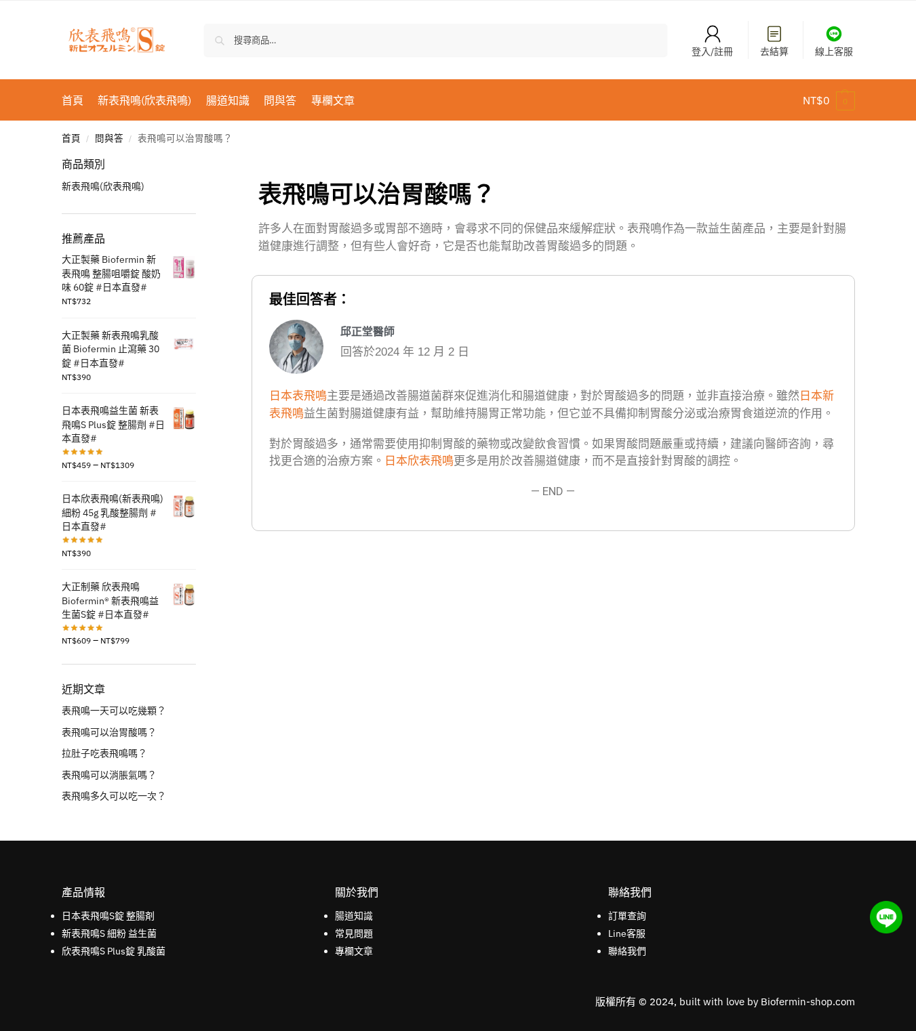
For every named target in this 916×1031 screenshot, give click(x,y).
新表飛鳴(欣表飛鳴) (103, 186)
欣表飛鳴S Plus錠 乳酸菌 (113, 951)
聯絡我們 (627, 951)
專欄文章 (354, 951)
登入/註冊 (712, 51)
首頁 (71, 138)
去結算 (774, 51)
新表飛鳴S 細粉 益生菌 (109, 933)
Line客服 (626, 933)
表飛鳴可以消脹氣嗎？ (109, 775)
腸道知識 (354, 916)
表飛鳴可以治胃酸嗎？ (109, 732)
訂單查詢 (627, 916)
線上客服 (834, 51)
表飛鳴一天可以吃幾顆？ (114, 710)
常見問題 (354, 933)
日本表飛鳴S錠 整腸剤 (108, 916)
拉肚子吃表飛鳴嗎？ (104, 753)
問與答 (109, 138)
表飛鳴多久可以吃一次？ (114, 796)
